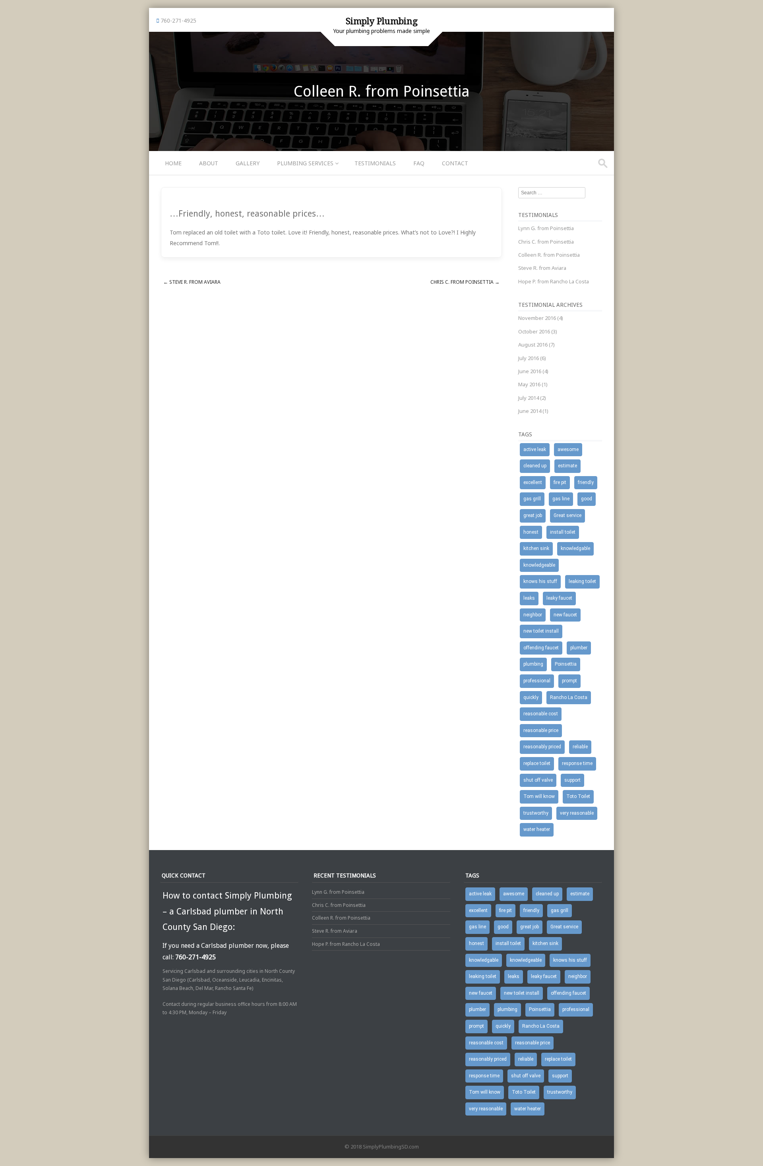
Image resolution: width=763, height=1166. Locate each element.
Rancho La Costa (568, 697)
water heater (536, 829)
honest (530, 532)
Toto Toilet (578, 796)
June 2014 (529, 410)
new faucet (565, 615)
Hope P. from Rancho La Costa (553, 281)
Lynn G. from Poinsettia (546, 228)
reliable (580, 747)
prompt (569, 681)
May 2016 (529, 384)
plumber (578, 648)
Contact (455, 163)
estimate (567, 466)
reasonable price (540, 730)
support (572, 780)
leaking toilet (582, 581)
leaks (529, 598)
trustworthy (535, 813)
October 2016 (534, 331)
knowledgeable (539, 565)
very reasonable (577, 813)
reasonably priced (542, 747)
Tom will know (539, 796)
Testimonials (375, 163)
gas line (560, 499)
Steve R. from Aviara (192, 282)
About (208, 163)
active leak (534, 449)
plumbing (533, 664)
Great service (567, 515)
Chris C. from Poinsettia (465, 282)
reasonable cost (540, 714)
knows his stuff (540, 581)
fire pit (560, 482)
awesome (568, 449)
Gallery (247, 163)
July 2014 (528, 397)
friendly (586, 482)
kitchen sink (536, 548)
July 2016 (528, 358)
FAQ (418, 163)
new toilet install (541, 631)
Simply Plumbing (382, 21)
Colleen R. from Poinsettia (549, 254)
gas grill (532, 499)
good (586, 499)
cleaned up (534, 466)
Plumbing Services (305, 163)
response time (577, 763)
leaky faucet (559, 598)
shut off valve (538, 780)
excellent (532, 482)
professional (536, 681)
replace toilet (536, 763)
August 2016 (533, 344)
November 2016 (537, 318)
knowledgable (575, 548)
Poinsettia (566, 664)
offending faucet (541, 648)
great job (532, 515)
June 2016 (529, 371)
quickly (530, 697)
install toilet (562, 532)
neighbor (532, 615)
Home (173, 163)
